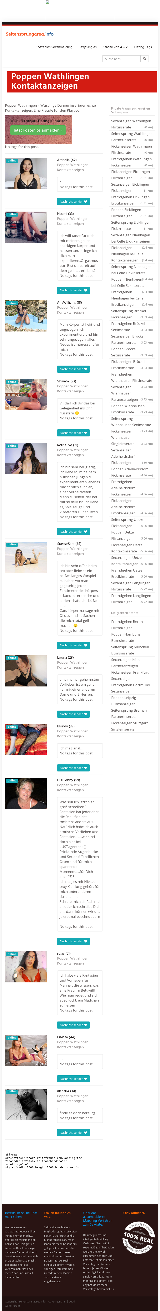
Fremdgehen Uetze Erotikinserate (132, 573)
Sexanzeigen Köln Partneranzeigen (125, 662)
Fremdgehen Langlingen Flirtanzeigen (132, 598)
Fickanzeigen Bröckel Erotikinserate (132, 364)
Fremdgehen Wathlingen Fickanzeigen (132, 162)
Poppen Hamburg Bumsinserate (125, 637)
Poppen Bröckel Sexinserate (132, 351)
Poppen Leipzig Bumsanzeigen (123, 700)
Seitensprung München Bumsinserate (130, 650)
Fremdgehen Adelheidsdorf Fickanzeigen (132, 488)
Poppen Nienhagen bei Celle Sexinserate (132, 283)
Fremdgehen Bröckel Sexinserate (132, 326)
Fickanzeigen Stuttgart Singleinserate (129, 726)
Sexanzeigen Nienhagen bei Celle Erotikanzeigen (132, 239)
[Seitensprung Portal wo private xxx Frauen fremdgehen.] (30, 35)
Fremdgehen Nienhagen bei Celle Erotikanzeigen (132, 298)
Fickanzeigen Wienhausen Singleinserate (132, 437)
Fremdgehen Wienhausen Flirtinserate (132, 378)
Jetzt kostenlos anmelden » (38, 130)
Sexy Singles (88, 47)
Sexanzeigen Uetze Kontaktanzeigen (132, 560)
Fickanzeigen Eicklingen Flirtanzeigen (132, 174)
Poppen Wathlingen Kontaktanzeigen (72, 168)
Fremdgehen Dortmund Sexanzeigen (130, 688)
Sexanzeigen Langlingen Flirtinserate (132, 585)
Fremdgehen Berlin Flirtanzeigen (127, 624)
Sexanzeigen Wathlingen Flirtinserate (132, 123)
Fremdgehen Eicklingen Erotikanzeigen (132, 200)
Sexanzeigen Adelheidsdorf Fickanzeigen (132, 456)
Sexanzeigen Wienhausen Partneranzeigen (132, 393)
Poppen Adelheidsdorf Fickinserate (132, 472)
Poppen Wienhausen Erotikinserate (132, 408)
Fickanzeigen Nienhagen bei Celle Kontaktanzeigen (132, 253)
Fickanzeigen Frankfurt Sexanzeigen (130, 675)
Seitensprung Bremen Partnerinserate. (129, 713)
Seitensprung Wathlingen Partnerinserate (132, 136)
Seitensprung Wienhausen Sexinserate (132, 422)
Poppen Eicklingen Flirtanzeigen (132, 212)
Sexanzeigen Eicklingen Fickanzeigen (132, 187)
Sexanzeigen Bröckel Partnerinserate (132, 339)
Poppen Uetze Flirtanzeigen (132, 535)
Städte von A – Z (115, 47)
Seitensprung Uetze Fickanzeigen (132, 522)
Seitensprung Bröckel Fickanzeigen (132, 313)
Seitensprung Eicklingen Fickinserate (132, 225)
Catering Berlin (57, 1301)
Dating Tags (143, 47)
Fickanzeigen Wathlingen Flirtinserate (132, 149)
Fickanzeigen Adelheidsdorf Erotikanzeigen (132, 506)
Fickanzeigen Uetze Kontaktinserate (132, 547)
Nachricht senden (72, 201)
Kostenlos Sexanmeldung (54, 47)
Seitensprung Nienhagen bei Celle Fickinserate (132, 270)
